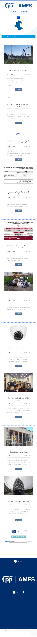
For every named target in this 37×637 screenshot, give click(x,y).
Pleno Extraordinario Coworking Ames (19, 399)
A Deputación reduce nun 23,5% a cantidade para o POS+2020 (18, 142)
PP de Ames (12, 74)
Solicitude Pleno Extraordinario (18, 501)
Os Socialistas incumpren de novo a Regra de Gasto (18, 247)
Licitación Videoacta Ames (18, 349)
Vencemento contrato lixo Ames (18, 297)
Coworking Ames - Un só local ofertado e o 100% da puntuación (18, 193)
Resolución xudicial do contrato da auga (18, 105)
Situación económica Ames (18, 452)
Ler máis (18, 89)
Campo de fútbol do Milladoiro (18, 70)
